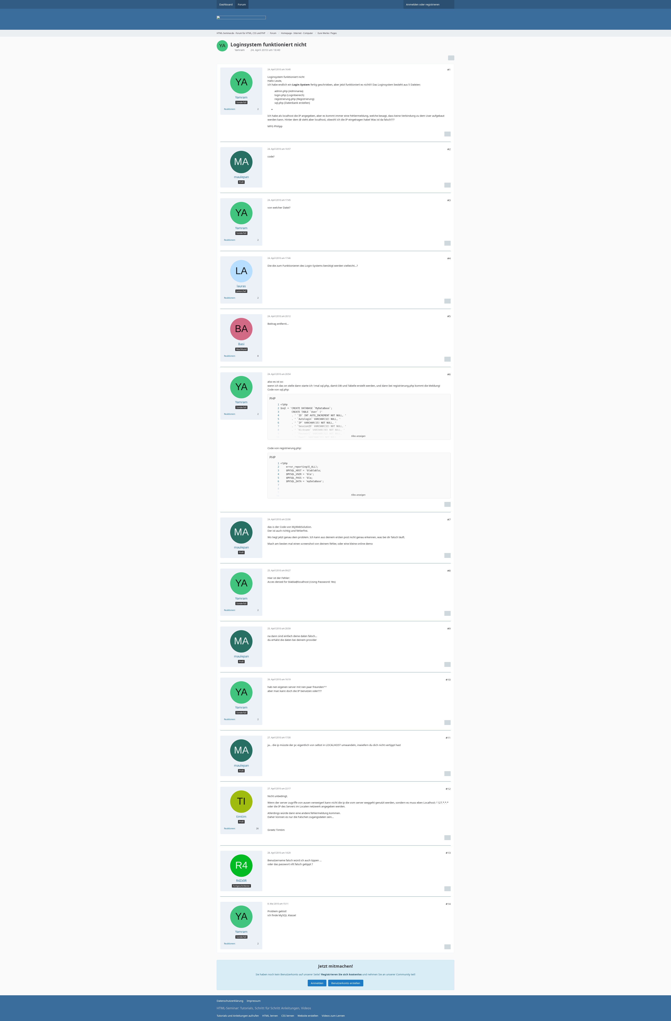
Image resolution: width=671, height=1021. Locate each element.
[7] (275, 426)
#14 (448, 904)
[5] (275, 419)
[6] (275, 423)
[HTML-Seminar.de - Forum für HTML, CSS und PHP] (335, 19)
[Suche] (448, 4)
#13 (448, 852)
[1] (275, 404)
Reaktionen (229, 109)
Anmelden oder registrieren (422, 4)
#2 (449, 149)
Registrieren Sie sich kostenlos (341, 974)
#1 (449, 69)
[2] (275, 408)
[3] (275, 412)
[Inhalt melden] (447, 134)
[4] (275, 415)
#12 (448, 788)
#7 (449, 519)
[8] (275, 430)
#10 (448, 679)
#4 (449, 258)
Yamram (240, 50)
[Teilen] (451, 57)
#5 (449, 316)
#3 (449, 200)
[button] (446, 398)
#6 (449, 374)
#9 (449, 628)
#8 (449, 570)
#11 (448, 737)
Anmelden (317, 983)
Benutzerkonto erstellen (345, 983)
